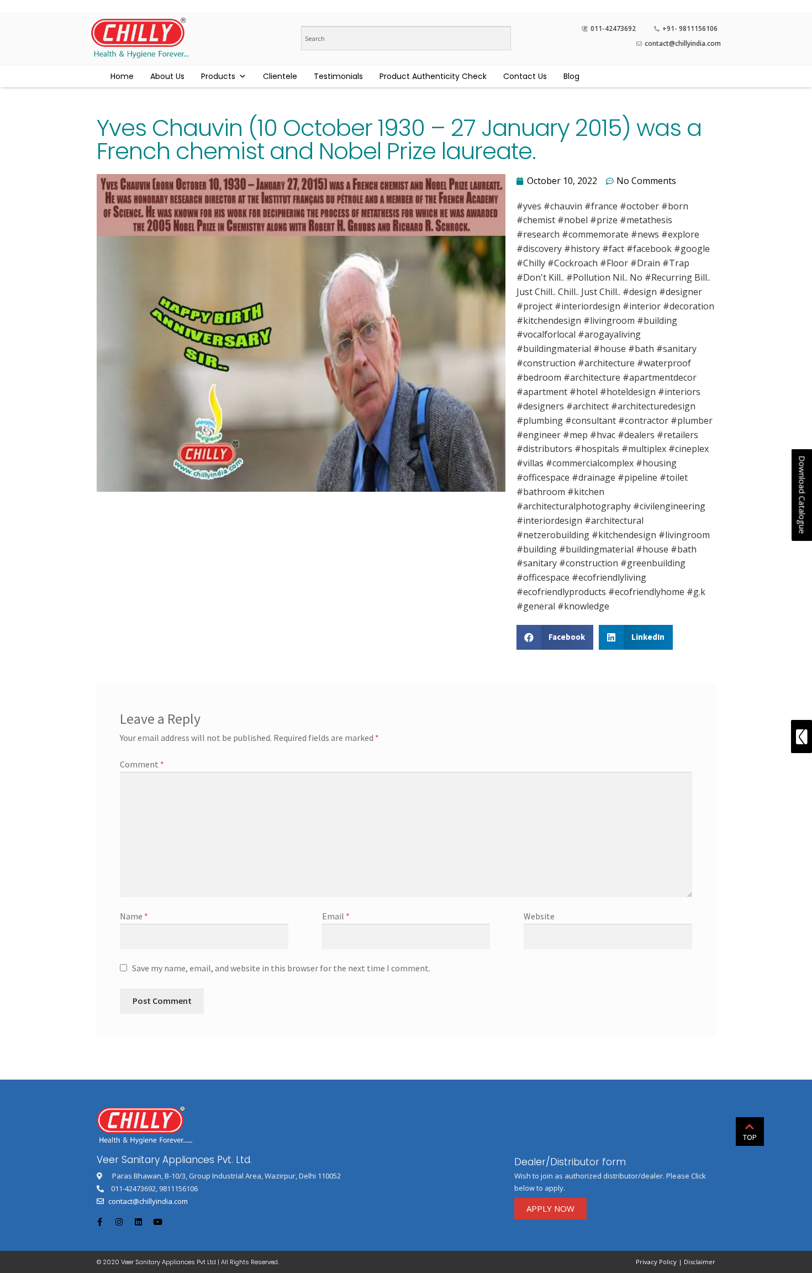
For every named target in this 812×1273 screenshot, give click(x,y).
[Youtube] (157, 1222)
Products (218, 76)
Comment (142, 764)
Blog (571, 76)
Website (539, 916)
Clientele (280, 76)
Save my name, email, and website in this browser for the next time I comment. (281, 968)
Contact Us (525, 76)
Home (122, 76)
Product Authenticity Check (433, 76)
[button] (550, 1208)
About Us (167, 76)
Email (336, 916)
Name (134, 916)
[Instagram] (118, 1222)
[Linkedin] (138, 1222)
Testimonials (338, 76)
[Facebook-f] (99, 1222)
